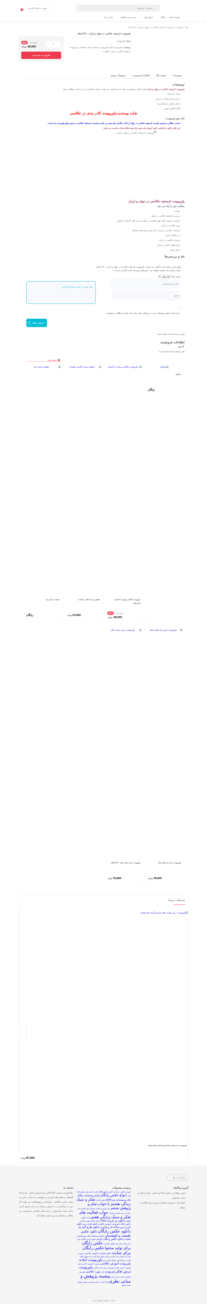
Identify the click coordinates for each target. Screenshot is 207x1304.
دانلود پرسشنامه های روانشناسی (90, 1236)
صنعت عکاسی (109, 51)
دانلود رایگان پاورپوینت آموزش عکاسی (114, 1224)
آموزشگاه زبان (101, 1192)
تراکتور (178, 374)
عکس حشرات (109, 1244)
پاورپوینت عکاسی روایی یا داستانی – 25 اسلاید (126, 601)
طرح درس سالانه (88, 1239)
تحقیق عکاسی (101, 1200)
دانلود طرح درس (90, 1224)
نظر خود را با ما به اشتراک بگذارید (77, 287)
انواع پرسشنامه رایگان (88, 1195)
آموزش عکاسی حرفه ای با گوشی (119, 1192)
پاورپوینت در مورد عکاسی (100, 1271)
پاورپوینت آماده (115, 47)
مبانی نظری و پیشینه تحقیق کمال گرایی (105, 1256)
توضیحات (177, 75)
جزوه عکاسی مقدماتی (116, 1213)
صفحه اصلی (174, 17)
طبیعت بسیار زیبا (52, 599)
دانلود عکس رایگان (114, 1231)
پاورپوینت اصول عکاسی (122, 1268)
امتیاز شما (175, 276)
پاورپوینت (179, 27)
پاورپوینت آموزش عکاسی (115, 1263)
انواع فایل (148, 17)
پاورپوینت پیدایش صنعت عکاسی (93, 47)
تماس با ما (108, 17)
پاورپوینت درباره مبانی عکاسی (103, 1268)
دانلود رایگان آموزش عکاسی (90, 1221)
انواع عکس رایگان (113, 1195)
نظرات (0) (161, 75)
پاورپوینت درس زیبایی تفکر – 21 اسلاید (125, 863)
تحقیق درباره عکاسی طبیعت (89, 599)
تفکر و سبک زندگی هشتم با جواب (103, 1201)
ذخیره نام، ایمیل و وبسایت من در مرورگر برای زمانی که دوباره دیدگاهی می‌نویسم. (143, 313)
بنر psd (110, 1199)
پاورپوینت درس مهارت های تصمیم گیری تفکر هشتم (167, 1145)
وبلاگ (162, 17)
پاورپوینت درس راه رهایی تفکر (169, 863)
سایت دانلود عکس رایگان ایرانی (113, 1238)
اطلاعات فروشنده (141, 75)
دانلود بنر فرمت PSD (112, 1220)
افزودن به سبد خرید (41, 55)
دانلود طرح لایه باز (88, 1227)
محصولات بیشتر (118, 75)
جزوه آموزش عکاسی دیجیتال (100, 1208)
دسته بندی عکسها (128, 17)
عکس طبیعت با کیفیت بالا (99, 1253)
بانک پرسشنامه (123, 1199)
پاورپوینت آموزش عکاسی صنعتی (88, 1264)
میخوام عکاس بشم (109, 1260)
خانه (186, 27)
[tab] (177, 76)
